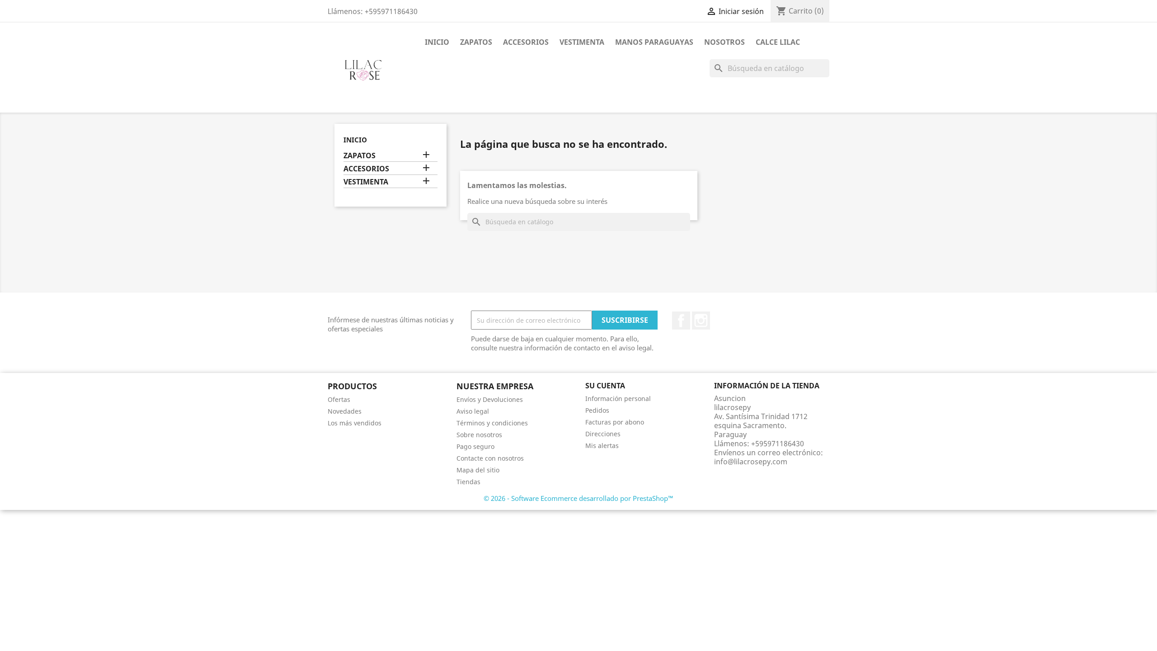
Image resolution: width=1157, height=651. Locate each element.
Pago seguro (475, 446)
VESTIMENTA (582, 42)
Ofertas (339, 399)
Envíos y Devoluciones (489, 399)
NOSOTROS (724, 42)
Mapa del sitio (477, 470)
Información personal (618, 398)
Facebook (681, 320)
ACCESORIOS (526, 42)
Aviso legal (472, 411)
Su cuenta (605, 386)
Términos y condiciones (492, 423)
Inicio (437, 42)
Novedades (345, 411)
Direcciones (603, 433)
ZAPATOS (476, 42)
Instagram (701, 320)
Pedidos (597, 410)
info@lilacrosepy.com (750, 462)
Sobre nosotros (479, 434)
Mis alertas (602, 445)
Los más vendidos (354, 423)
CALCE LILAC (778, 42)
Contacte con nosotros (490, 458)
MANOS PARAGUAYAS (654, 42)
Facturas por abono (614, 422)
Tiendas (468, 481)
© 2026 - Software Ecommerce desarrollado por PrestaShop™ (578, 498)
